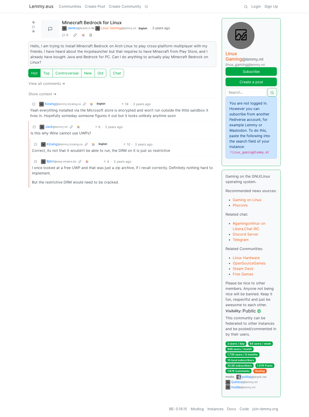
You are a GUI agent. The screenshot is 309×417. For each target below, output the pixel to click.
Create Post (95, 6)
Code (244, 409)
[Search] (246, 6)
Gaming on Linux (247, 200)
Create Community (125, 6)
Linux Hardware (246, 257)
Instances (215, 409)
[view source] (90, 35)
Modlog (260, 371)
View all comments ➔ (47, 83)
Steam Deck (243, 268)
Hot (34, 73)
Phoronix (240, 205)
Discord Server (245, 234)
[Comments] (50, 29)
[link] (75, 35)
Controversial (66, 73)
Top (46, 73)
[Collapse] (33, 103)
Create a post (251, 82)
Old (100, 73)
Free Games (243, 274)
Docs (231, 409)
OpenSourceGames (249, 263)
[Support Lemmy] (146, 6)
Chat (117, 73)
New (88, 73)
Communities (70, 6)
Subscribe (251, 71)
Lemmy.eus (41, 6)
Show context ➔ (42, 94)
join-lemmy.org (265, 409)
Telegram (241, 239)
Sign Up (271, 6)
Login (256, 6)
